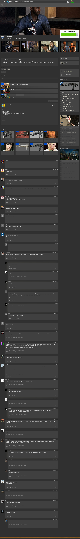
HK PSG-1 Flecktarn (66, 96)
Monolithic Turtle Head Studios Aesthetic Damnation (70, 161)
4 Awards (19, 38)
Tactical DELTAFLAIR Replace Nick (69, 134)
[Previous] (36, 52)
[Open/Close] (57, 76)
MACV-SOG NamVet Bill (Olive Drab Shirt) (70, 94)
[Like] (2, 38)
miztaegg (3, 71)
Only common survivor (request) (69, 132)
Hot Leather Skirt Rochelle (68, 106)
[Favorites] (2, 5)
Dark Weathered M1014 (67, 102)
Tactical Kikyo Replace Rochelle (69, 138)
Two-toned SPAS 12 (66, 104)
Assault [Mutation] (66, 169)
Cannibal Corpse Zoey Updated (68, 98)
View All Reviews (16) (53, 101)
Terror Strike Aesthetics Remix (69, 171)
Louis (9, 69)
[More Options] (77, 34)
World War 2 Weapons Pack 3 (68, 173)
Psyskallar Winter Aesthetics (68, 177)
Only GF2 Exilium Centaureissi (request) (70, 126)
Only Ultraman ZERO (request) (68, 128)
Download (69, 34)
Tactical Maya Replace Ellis (68, 136)
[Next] (44, 52)
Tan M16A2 (64, 108)
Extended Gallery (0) (6, 52)
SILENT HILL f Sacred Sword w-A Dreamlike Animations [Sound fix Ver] (70, 179)
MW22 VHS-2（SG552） (66, 167)
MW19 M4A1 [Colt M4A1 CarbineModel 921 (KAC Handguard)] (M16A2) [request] (70, 175)
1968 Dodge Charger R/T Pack (68, 110)
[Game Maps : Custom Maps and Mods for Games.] (7, 1)
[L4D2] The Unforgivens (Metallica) (69, 140)
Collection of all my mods (68, 165)
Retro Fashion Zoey (66, 100)
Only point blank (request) (68, 130)
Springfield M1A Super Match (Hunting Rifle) (70, 142)
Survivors (4, 69)
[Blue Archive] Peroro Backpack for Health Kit (70, 144)
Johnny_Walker (9, 104)
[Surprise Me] (76, 5)
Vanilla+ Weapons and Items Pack (69, 163)
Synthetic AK (65, 92)
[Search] (68, 2)
